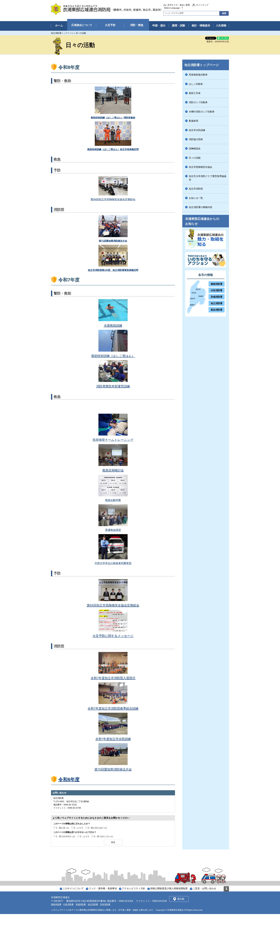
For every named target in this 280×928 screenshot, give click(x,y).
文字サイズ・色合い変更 (178, 5)
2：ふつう (78, 828)
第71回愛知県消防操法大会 (113, 241)
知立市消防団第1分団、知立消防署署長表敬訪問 (113, 270)
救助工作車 (195, 93)
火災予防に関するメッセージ (113, 635)
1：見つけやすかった (65, 836)
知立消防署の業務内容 (200, 207)
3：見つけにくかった (103, 836)
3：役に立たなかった (97, 828)
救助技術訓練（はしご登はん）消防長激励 (113, 117)
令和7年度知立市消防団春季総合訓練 (113, 708)
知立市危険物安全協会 (200, 167)
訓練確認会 (195, 148)
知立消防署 (216, 303)
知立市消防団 (196, 188)
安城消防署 (216, 297)
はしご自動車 (196, 84)
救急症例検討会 (113, 470)
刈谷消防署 (216, 290)
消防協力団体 (196, 139)
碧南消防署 (216, 284)
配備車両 (193, 121)
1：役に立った (62, 828)
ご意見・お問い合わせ (204, 888)
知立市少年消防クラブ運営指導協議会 (207, 178)
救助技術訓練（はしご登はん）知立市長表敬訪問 (113, 149)
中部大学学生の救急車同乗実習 (113, 563)
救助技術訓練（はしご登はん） (113, 355)
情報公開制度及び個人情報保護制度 (169, 888)
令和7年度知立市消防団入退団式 (113, 678)
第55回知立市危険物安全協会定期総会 (113, 605)
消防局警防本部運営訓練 (113, 386)
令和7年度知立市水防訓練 (113, 739)
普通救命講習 (113, 530)
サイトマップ (202, 5)
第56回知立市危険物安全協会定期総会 (113, 199)
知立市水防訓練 (197, 130)
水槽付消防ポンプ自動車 (202, 111)
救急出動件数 (113, 500)
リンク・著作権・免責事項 (103, 888)
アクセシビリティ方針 (133, 888)
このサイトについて (73, 888)
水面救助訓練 (113, 325)
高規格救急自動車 (198, 74)
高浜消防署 (216, 310)
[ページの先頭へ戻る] (226, 889)
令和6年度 (69, 779)
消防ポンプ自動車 (198, 102)
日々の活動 (195, 158)
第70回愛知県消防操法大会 (113, 769)
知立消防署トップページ (62, 33)
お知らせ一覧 (196, 198)
